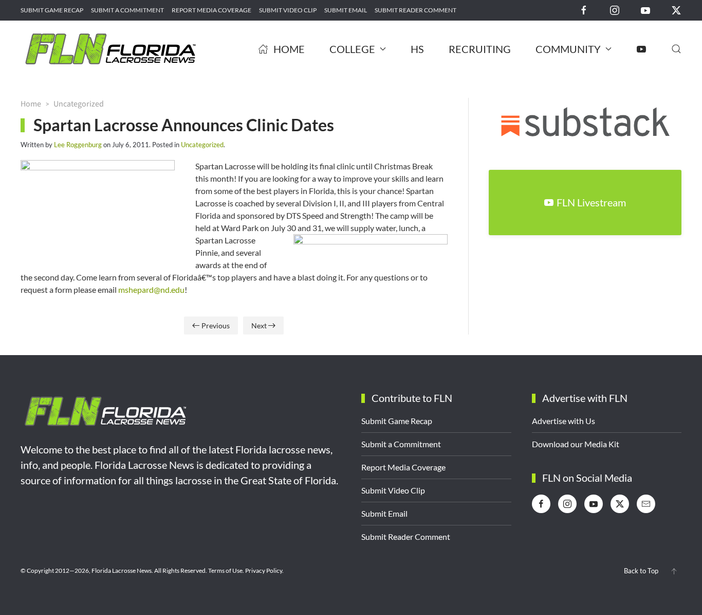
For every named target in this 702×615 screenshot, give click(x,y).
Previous (215, 325)
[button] (676, 49)
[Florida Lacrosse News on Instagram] (614, 9)
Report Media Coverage (211, 10)
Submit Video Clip (288, 10)
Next (259, 325)
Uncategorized (202, 144)
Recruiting (480, 49)
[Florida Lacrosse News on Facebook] (584, 9)
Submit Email (345, 10)
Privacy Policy (263, 570)
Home (289, 49)
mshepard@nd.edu (151, 289)
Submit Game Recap (52, 10)
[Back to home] (110, 49)
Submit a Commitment (127, 10)
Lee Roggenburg (78, 144)
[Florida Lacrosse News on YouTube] (645, 9)
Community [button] (568, 49)
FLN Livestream (591, 202)
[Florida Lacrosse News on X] (676, 9)
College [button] (352, 49)
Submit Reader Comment (415, 10)
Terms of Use (225, 570)
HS (417, 49)
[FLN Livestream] (641, 49)
